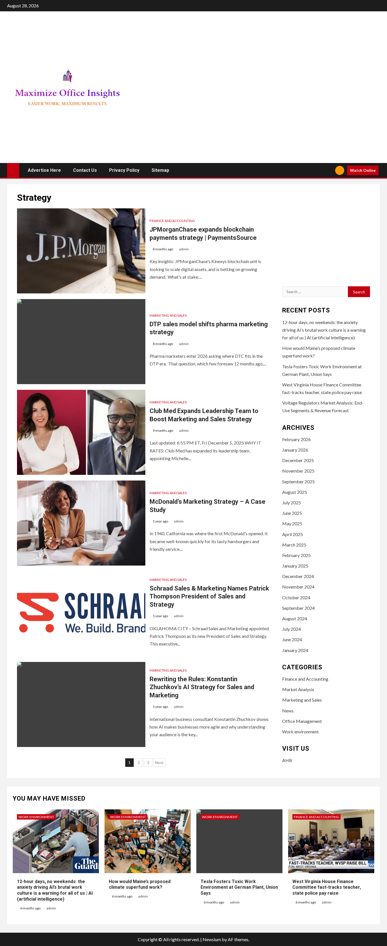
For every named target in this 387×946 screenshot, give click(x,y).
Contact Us (85, 170)
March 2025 (294, 544)
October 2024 (296, 597)
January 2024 (295, 650)
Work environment (300, 731)
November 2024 (298, 586)
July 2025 (291, 502)
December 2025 (298, 460)
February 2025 (296, 555)
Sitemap (160, 170)
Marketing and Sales (168, 315)
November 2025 (298, 470)
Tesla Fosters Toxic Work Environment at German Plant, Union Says (239, 887)
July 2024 (291, 629)
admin (184, 249)
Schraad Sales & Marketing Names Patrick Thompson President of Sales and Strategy (209, 596)
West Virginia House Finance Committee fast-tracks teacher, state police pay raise (326, 887)
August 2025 (294, 492)
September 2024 (298, 608)
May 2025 (292, 523)
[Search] (328, 170)
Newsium (212, 939)
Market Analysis (298, 689)
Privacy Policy (124, 170)
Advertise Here (44, 170)
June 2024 (292, 639)
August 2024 (294, 618)
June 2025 (292, 513)
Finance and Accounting (172, 221)
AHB (287, 760)
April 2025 (292, 534)
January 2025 (295, 565)
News (288, 710)
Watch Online (363, 170)
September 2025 (298, 481)
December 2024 (298, 576)
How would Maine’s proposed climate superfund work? (140, 884)
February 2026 (296, 439)
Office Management (302, 721)
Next (159, 762)
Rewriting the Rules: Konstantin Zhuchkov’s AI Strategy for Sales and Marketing (202, 687)
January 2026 (295, 449)
